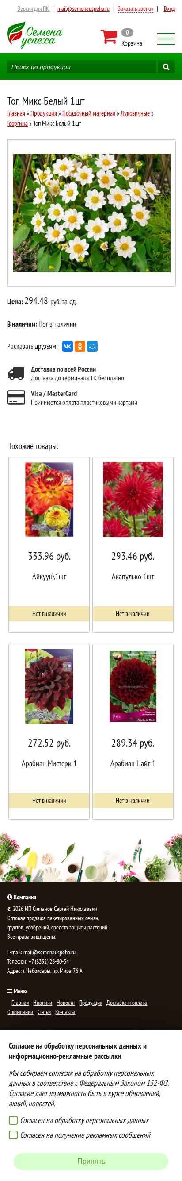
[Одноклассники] (80, 346)
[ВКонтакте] (67, 346)
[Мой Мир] (92, 346)
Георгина (17, 123)
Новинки (42, 1003)
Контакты (65, 1012)
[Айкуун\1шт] (49, 544)
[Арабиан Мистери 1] (49, 731)
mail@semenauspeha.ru (83, 8)
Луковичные (135, 113)
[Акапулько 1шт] (133, 544)
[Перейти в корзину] (122, 36)
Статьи (44, 1012)
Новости (66, 1003)
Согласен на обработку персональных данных (84, 1120)
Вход (169, 8)
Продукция (43, 113)
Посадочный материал (88, 113)
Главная (16, 113)
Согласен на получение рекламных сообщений (85, 1135)
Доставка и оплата (126, 1003)
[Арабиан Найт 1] (133, 731)
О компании (20, 1012)
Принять (91, 1161)
